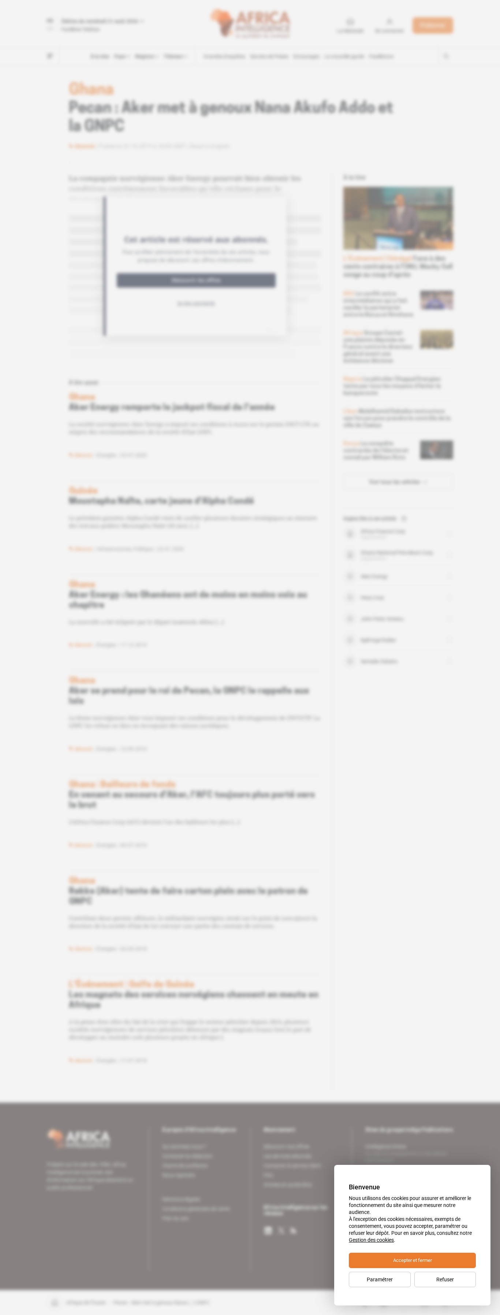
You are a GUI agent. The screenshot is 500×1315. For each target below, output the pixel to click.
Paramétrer (380, 1279)
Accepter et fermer (412, 1260)
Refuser (445, 1279)
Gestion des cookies (371, 1240)
